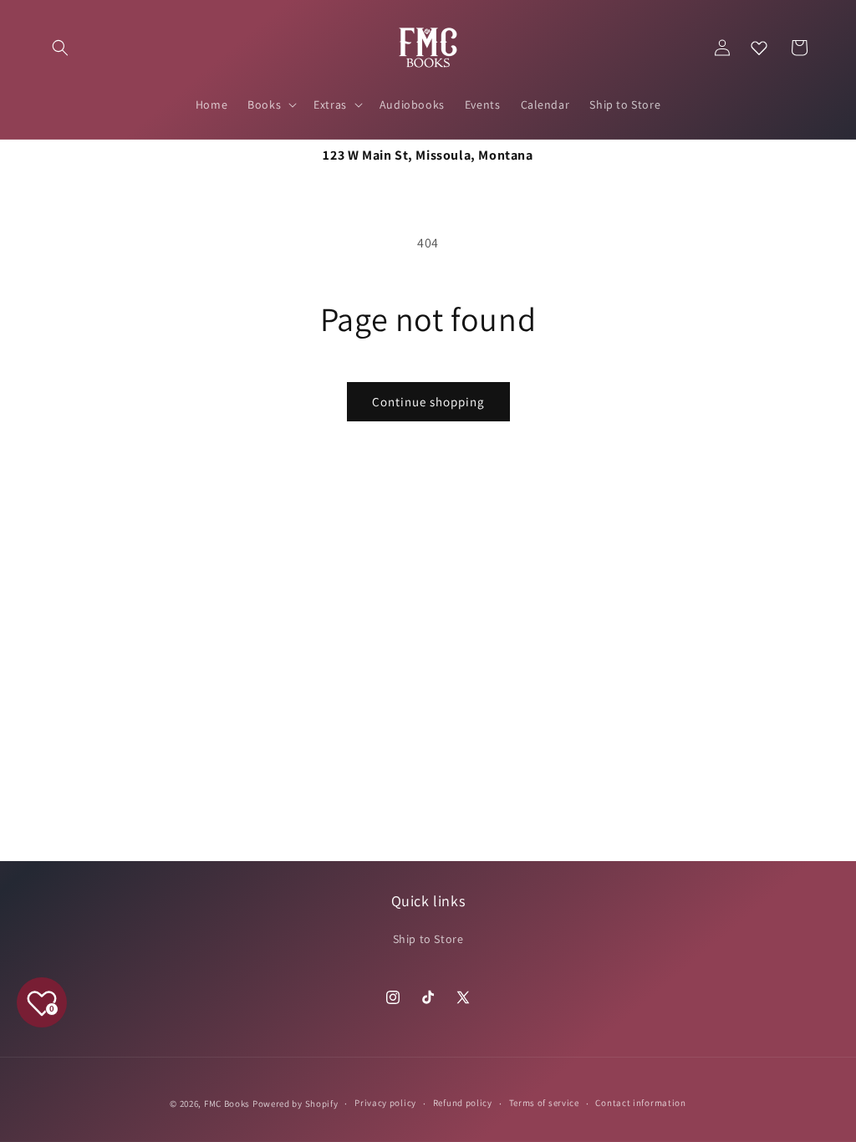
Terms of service (544, 1103)
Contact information (640, 1103)
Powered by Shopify (295, 1103)
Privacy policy (385, 1103)
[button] (60, 47)
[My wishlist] (759, 47)
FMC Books (227, 1103)
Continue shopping (428, 402)
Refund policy (462, 1103)
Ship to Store (428, 938)
